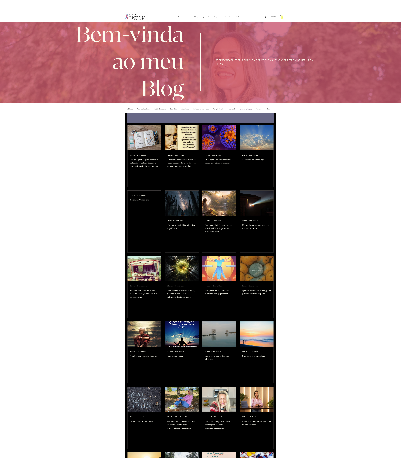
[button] (282, 17)
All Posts (130, 109)
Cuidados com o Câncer (201, 109)
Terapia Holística (218, 109)
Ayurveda (259, 109)
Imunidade (231, 109)
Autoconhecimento (246, 109)
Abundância (185, 109)
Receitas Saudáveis (143, 109)
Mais (268, 109)
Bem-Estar (173, 109)
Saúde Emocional (160, 109)
